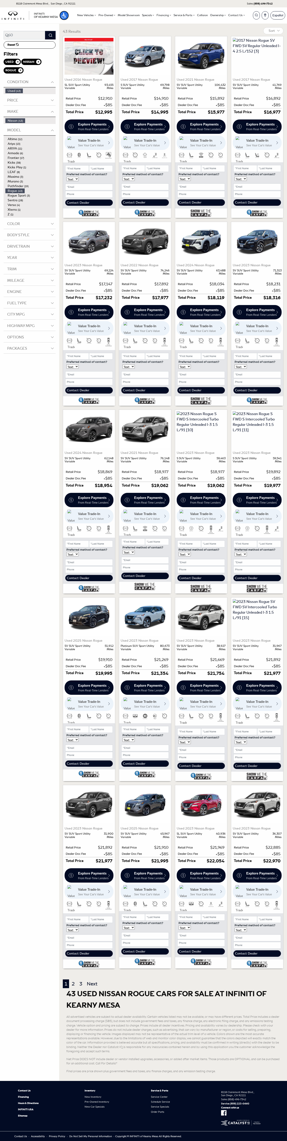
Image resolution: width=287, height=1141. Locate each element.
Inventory (90, 1090)
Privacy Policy (57, 1136)
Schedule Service (160, 1101)
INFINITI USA (25, 1109)
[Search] (50, 35)
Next (92, 984)
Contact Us (24, 1090)
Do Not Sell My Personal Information (90, 1136)
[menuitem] (30, 91)
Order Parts (157, 1111)
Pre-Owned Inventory (97, 1101)
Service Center (159, 1096)
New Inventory (93, 1096)
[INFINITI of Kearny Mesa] (30, 15)
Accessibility (38, 1136)
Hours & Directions (28, 1103)
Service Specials (160, 1106)
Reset (11, 45)
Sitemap (23, 1115)
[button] (64, 15)
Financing (23, 1096)
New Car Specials (94, 1106)
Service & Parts (159, 1090)
